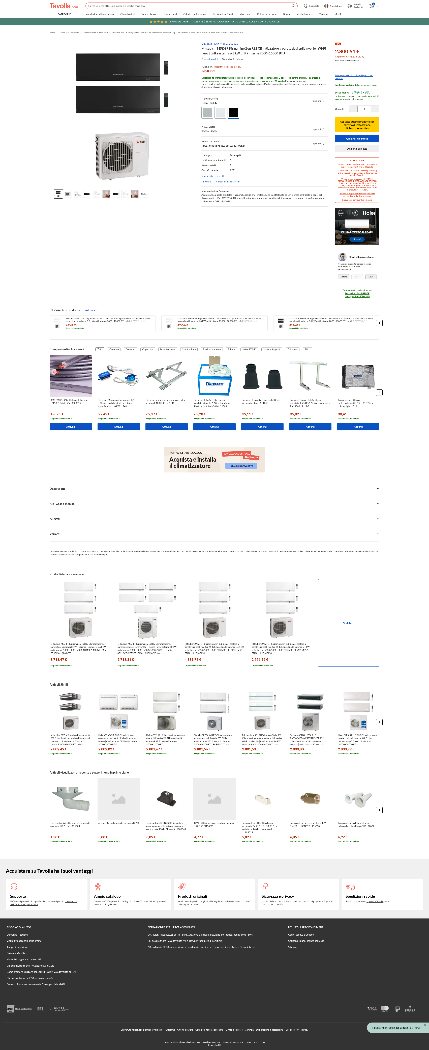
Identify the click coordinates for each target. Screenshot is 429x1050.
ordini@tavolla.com (362, 196)
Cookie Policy (292, 1029)
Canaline (114, 349)
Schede (231, 349)
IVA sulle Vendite (16, 953)
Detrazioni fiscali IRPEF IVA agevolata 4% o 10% (357, 295)
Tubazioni (293, 349)
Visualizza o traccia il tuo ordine (24, 940)
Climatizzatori (127, 14)
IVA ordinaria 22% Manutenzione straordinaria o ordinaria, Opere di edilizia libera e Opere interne (201, 946)
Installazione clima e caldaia (100, 14)
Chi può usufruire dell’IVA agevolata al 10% (30, 965)
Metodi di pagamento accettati (24, 959)
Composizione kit (209, 59)
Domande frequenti (17, 934)
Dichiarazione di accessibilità (269, 1029)
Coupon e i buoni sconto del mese (306, 940)
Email (371, 276)
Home (52, 32)
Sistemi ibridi (170, 14)
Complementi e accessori (228, 181)
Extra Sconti (245, 14)
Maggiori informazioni (295, 81)
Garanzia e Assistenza (232, 59)
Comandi (130, 349)
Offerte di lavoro (185, 1029)
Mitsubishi (206, 44)
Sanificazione (189, 349)
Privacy (304, 1029)
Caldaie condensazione (195, 14)
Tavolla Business (304, 14)
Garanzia (249, 1029)
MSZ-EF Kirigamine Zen (226, 44)
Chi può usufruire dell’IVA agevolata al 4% (30, 977)
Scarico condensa (212, 349)
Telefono (343, 276)
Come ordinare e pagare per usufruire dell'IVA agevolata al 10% (41, 971)
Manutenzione (167, 349)
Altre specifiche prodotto (213, 176)
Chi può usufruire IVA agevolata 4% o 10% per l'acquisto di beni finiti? (185, 940)
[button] (379, 323)
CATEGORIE (64, 14)
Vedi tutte (90, 310)
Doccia (286, 14)
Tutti (100, 349)
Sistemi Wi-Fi (249, 349)
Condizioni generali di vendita (209, 1029)
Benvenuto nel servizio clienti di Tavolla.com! (142, 1029)
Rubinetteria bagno (267, 14)
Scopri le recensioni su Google (224, 21)
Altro (307, 349)
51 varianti (206, 181)
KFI (219, 1045)
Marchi (338, 14)
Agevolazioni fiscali (223, 14)
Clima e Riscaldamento (69, 32)
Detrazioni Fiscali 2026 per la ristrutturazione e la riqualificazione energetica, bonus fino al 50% (200, 934)
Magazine (324, 14)
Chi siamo (170, 1029)
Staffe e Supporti (272, 349)
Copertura (147, 349)
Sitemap (292, 946)
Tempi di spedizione (17, 946)
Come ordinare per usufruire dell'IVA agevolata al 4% (36, 984)
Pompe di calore (149, 14)
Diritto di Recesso (234, 1029)
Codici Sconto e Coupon (301, 934)
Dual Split (103, 32)
